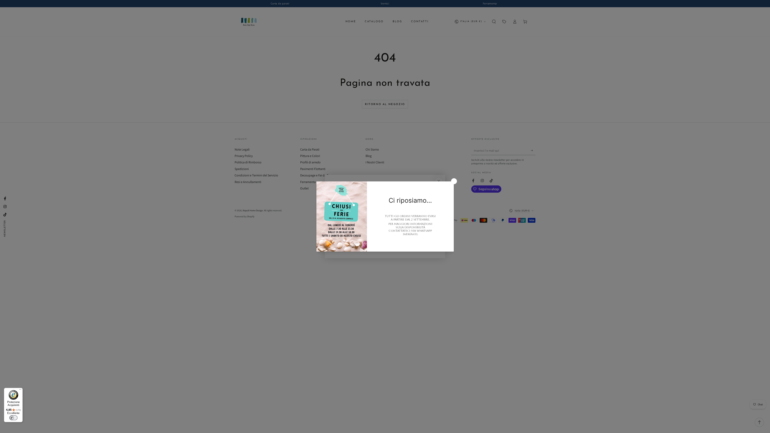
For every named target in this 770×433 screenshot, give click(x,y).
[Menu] (20, 390)
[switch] (13, 417)
